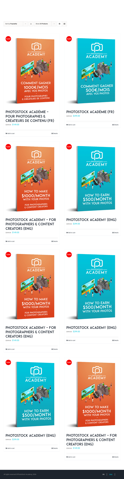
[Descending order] (31, 23)
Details (55, 133)
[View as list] (64, 24)
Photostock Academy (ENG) (91, 220)
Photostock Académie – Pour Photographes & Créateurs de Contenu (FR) (30, 117)
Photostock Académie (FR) (90, 112)
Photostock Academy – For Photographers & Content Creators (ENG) (31, 224)
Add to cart (11, 133)
